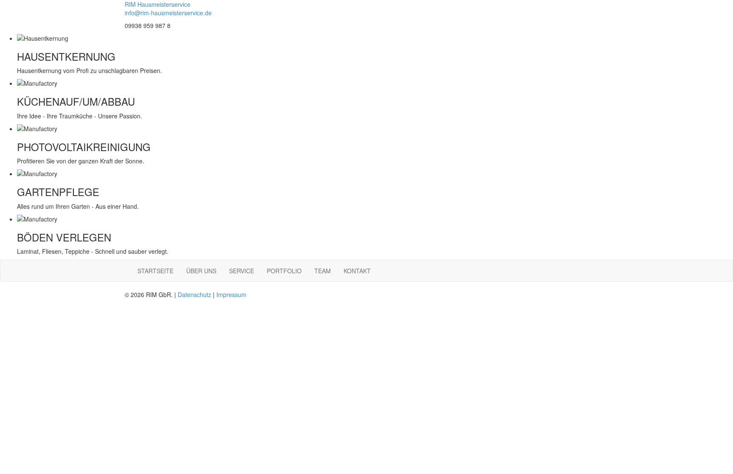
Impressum (231, 294)
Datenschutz (194, 294)
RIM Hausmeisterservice (157, 4)
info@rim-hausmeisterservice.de (168, 12)
